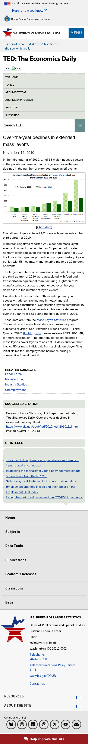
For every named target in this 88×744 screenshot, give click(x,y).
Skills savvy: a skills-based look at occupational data (41, 481)
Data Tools (14, 545)
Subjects (12, 531)
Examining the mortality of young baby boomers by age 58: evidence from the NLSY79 (43, 473)
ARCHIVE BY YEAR (16, 92)
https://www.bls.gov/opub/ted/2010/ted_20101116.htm (42, 426)
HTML (28, 333)
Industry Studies (16, 384)
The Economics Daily (17, 48)
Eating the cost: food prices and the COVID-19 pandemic (44, 497)
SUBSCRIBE (12, 115)
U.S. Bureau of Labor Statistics (36, 32)
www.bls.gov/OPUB (43, 676)
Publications (48, 44)
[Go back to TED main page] (44, 59)
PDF (38, 333)
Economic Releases (20, 574)
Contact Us (37, 684)
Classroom (14, 588)
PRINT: (8, 68)
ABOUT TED (12, 107)
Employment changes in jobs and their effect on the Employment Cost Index (40, 489)
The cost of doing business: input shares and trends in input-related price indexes (42, 462)
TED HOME (11, 77)
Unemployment (15, 389)
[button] (78, 697)
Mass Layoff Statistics (51, 320)
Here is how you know (27, 10)
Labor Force (13, 374)
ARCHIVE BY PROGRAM (19, 100)
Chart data (44, 227)
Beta (9, 602)
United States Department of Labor (30, 19)
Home (10, 517)
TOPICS (9, 85)
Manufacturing (15, 379)
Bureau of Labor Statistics (21, 44)
